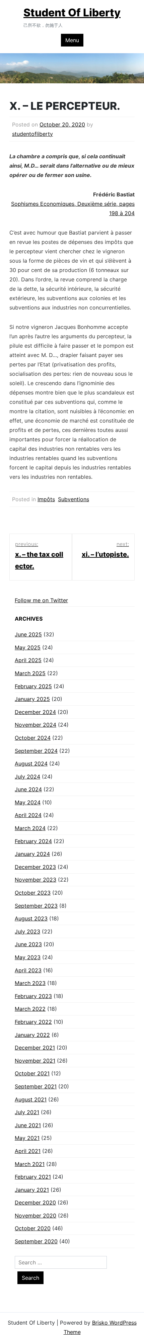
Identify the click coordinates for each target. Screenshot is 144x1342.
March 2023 (30, 983)
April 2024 (28, 815)
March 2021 (30, 1164)
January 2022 (32, 1035)
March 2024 (30, 828)
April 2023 (28, 970)
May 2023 (28, 957)
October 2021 (32, 1073)
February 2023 (33, 996)
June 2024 (28, 789)
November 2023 (35, 879)
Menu (72, 40)
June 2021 (28, 1125)
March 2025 (30, 673)
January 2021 (32, 1189)
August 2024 (31, 763)
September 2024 (36, 750)
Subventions (73, 499)
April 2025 (28, 660)
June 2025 (28, 634)
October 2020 (33, 1228)
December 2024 (35, 712)
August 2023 (31, 918)
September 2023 (36, 905)
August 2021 (31, 1099)
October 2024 (33, 737)
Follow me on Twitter (41, 600)
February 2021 (33, 1176)
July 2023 (27, 931)
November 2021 (35, 1060)
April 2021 (28, 1151)
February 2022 (33, 1021)
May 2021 (27, 1138)
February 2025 (33, 686)
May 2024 (28, 802)
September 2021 (36, 1086)
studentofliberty (32, 133)
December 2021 (35, 1047)
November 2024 (35, 724)
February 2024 (33, 841)
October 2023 (33, 892)
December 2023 (35, 867)
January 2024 (32, 854)
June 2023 (28, 944)
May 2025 (28, 647)
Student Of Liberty (72, 12)
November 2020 (35, 1215)
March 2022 (30, 1008)
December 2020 (35, 1202)
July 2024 (27, 776)
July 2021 (27, 1112)
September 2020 (36, 1241)
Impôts (46, 499)
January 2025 (32, 699)
